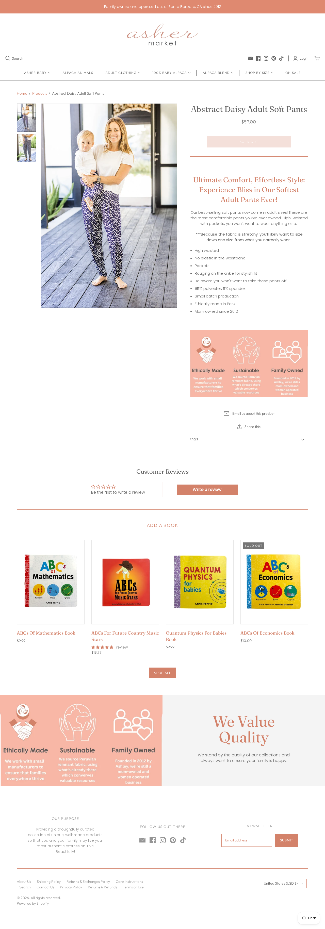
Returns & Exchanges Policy (88, 881)
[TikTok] (281, 58)
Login (304, 58)
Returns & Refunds (102, 887)
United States (281, 883)
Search (17, 58)
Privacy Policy (71, 887)
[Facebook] (258, 58)
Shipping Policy (49, 881)
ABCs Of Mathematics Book (46, 633)
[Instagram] (266, 58)
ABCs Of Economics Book (267, 633)
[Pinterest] (273, 58)
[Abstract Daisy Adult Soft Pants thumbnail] (26, 118)
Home (22, 93)
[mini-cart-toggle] (317, 58)
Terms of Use (133, 887)
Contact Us (45, 887)
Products (39, 93)
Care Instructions (129, 881)
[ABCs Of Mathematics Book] (51, 582)
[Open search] (7, 58)
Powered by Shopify (33, 903)
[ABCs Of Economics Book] (274, 582)
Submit (286, 840)
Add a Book (162, 525)
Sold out (249, 142)
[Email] (250, 58)
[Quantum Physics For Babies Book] (200, 582)
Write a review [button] (207, 489)
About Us (24, 881)
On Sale (293, 73)
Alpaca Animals (77, 73)
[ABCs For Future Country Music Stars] (125, 582)
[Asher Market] (162, 34)
